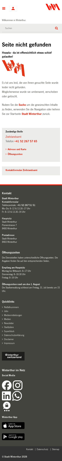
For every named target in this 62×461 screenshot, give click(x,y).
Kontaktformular (10, 202)
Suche (22, 104)
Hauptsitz (7, 218)
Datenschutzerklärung (14, 335)
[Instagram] (17, 389)
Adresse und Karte (17, 149)
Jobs (6, 311)
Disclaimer (9, 339)
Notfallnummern (11, 307)
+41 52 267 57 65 (25, 141)
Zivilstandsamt (13, 136)
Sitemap (55, 449)
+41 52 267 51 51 (26, 205)
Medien (7, 319)
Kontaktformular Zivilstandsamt (21, 170)
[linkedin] (7, 400)
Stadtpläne (9, 327)
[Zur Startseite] (46, 7)
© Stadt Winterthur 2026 (14, 456)
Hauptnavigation (3, 9)
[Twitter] (22, 389)
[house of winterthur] (13, 359)
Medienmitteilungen (13, 315)
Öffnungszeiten (15, 154)
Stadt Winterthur (32, 113)
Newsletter (9, 323)
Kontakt (29, 449)
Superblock (9, 331)
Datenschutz (42, 449)
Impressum (9, 343)
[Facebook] (7, 389)
